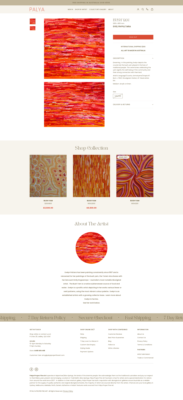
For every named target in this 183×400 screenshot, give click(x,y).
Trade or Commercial (145, 358)
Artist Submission (143, 354)
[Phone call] (147, 9)
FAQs (82, 334)
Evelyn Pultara (122, 27)
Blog (109, 341)
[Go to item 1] (33, 21)
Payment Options (86, 352)
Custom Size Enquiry (87, 345)
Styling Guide (85, 348)
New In (70, 9)
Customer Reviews (115, 334)
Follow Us (111, 345)
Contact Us (141, 338)
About (111, 9)
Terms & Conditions (144, 345)
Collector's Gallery (97, 9)
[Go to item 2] (33, 28)
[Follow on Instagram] (36, 369)
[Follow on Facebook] (31, 369)
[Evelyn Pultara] (91, 248)
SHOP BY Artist (81, 9)
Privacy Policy (142, 341)
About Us (140, 334)
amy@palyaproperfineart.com (53, 355)
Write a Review (113, 348)
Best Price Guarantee (116, 338)
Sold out (133, 37)
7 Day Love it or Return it (89, 341)
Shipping (83, 338)
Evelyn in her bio (91, 299)
